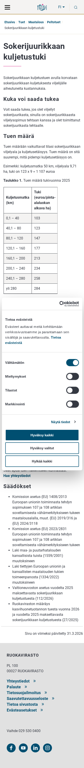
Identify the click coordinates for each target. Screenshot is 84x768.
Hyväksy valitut (42, 448)
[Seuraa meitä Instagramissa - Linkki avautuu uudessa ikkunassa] (47, 747)
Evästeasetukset (22, 710)
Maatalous (36, 22)
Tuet (21, 22)
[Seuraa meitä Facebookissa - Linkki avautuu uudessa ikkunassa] (11, 747)
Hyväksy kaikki (42, 435)
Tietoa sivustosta (22, 704)
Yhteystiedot (18, 681)
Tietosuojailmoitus (24, 692)
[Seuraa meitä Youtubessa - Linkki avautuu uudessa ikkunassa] (23, 747)
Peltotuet (53, 22)
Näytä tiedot (60, 422)
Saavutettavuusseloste (27, 698)
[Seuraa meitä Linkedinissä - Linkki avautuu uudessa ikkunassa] (35, 747)
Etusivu (9, 22)
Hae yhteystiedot (16, 476)
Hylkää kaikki (42, 461)
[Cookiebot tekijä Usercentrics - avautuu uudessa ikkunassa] (60, 304)
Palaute (14, 687)
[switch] (72, 376)
